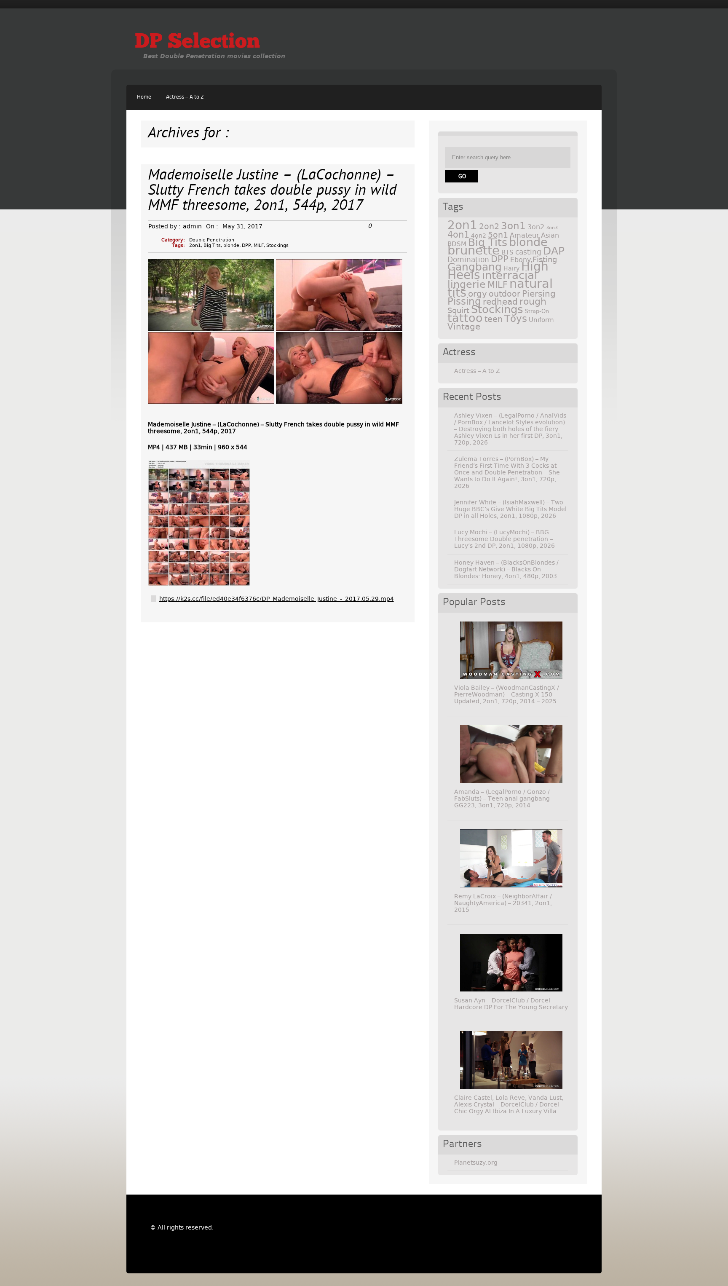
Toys (515, 318)
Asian (550, 235)
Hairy (511, 268)
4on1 (458, 234)
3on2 (535, 227)
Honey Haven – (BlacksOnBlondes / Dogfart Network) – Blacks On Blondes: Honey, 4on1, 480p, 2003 (506, 569)
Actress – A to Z (184, 97)
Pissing (464, 301)
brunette (473, 250)
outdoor (504, 293)
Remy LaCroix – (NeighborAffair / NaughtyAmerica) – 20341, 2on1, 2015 (503, 903)
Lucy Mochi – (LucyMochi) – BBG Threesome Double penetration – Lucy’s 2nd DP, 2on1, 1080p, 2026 (504, 539)
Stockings (277, 245)
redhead (500, 302)
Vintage (463, 327)
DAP (554, 251)
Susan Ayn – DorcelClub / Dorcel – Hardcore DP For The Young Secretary (511, 1003)
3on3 (552, 227)
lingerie (466, 284)
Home (144, 97)
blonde (231, 245)
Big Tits (212, 245)
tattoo (465, 317)
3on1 (513, 225)
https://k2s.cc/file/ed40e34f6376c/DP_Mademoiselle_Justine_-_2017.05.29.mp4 (276, 598)
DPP (246, 245)
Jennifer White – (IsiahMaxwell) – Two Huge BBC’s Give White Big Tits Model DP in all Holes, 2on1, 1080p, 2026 (510, 509)
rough (532, 301)
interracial (509, 275)
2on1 (195, 245)
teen (493, 319)
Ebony (520, 260)
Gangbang (474, 267)
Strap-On (537, 311)
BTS (507, 252)
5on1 (498, 235)
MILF (259, 245)
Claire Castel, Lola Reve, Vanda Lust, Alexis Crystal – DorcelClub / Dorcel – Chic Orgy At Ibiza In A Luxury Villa (509, 1104)
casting (528, 252)
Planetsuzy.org (476, 1162)
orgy (477, 294)
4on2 (478, 235)
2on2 (489, 226)
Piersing (539, 294)
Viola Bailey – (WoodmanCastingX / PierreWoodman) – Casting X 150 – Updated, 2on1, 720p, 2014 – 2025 (506, 694)
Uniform (541, 320)
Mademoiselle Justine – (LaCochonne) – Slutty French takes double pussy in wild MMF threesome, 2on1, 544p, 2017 (272, 191)
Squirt (458, 310)
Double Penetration (211, 240)
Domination (468, 259)
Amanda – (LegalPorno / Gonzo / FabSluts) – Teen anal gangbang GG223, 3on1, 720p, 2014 (502, 798)
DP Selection (197, 42)
